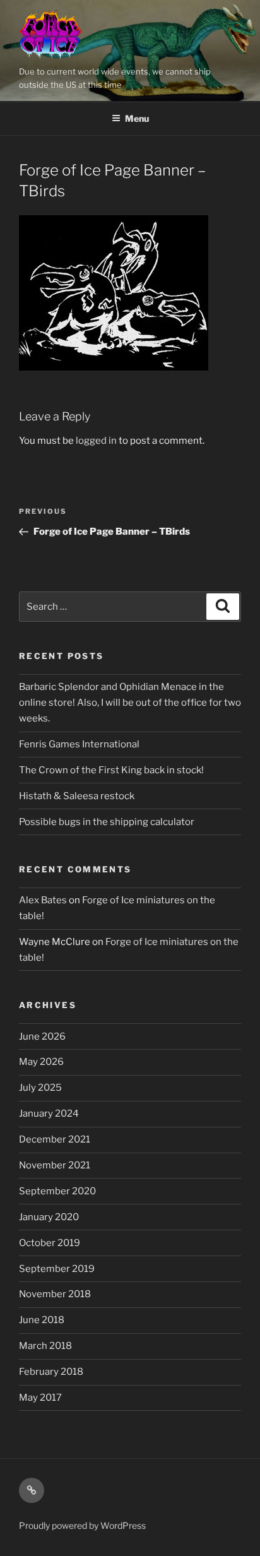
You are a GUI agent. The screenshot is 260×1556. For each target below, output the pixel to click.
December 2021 (54, 1139)
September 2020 (57, 1191)
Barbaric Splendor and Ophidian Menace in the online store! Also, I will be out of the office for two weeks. (130, 702)
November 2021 (54, 1165)
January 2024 (49, 1113)
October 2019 (49, 1243)
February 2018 (51, 1371)
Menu (137, 118)
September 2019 (57, 1268)
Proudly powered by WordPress (82, 1525)
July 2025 (40, 1087)
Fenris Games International (79, 744)
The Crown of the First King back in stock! (111, 770)
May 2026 (41, 1061)
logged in (96, 440)
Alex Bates (43, 900)
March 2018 (45, 1345)
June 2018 (41, 1320)
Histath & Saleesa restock (76, 796)
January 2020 (49, 1217)
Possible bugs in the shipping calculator (106, 822)
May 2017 (40, 1397)
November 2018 (55, 1294)
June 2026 (42, 1036)
